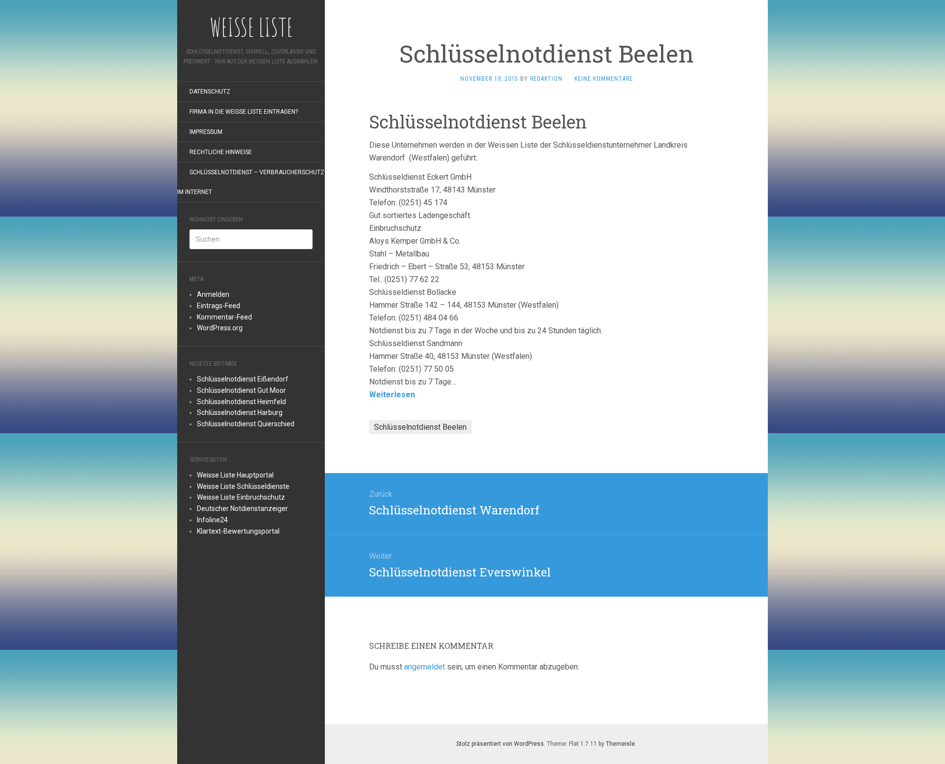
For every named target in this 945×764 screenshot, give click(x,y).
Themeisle (620, 743)
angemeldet (424, 666)
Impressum (205, 131)
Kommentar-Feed (224, 317)
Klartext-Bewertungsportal (238, 531)
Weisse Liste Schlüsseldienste (243, 486)
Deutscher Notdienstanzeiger (242, 508)
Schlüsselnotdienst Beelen (420, 427)
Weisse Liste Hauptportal (235, 475)
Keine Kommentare (603, 78)
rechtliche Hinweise (220, 152)
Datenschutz (209, 91)
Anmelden (213, 294)
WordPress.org (220, 328)
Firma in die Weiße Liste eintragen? (243, 111)
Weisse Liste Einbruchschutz (241, 497)
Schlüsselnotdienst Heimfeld (241, 402)
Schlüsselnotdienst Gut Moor (241, 390)
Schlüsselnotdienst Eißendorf (242, 379)
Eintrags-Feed (218, 306)
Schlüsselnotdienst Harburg (240, 412)
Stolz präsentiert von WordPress (500, 743)
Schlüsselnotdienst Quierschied (245, 424)
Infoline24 (212, 520)
